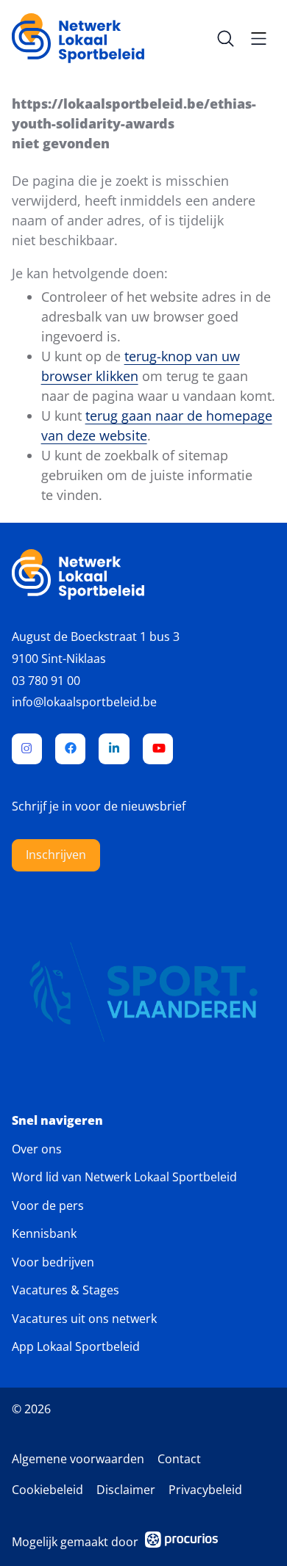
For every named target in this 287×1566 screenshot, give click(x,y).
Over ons (37, 1149)
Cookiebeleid (47, 1490)
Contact (179, 1459)
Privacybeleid (205, 1490)
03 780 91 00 (46, 681)
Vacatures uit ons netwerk (84, 1319)
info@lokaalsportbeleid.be (84, 702)
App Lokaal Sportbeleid (76, 1346)
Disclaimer (125, 1490)
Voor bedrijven (53, 1262)
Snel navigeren (57, 1120)
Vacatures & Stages (65, 1290)
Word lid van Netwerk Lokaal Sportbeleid (124, 1177)
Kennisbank (44, 1233)
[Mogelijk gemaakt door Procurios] (182, 1542)
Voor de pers (48, 1205)
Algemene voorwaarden (78, 1459)
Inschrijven (56, 855)
